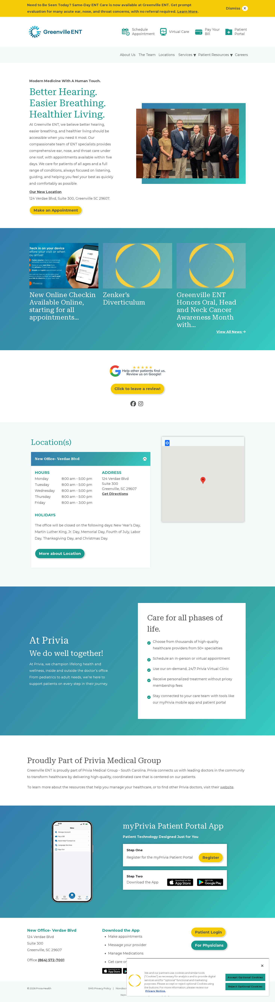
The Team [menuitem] (147, 55)
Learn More (187, 12)
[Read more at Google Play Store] (210, 882)
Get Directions (115, 494)
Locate (167, 443)
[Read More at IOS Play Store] (112, 971)
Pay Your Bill (212, 32)
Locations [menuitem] (167, 55)
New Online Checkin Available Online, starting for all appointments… (62, 306)
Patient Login (208, 932)
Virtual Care (179, 32)
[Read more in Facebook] (134, 405)
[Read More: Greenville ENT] (62, 31)
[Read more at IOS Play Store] (180, 882)
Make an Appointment (55, 210)
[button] (203, 480)
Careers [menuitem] (241, 55)
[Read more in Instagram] (141, 405)
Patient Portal (241, 32)
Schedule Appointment (143, 32)
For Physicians (209, 945)
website (226, 787)
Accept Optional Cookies (245, 977)
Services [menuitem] (185, 55)
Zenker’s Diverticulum (124, 298)
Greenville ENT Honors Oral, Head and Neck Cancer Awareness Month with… (206, 310)
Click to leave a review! (137, 389)
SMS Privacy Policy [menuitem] (99, 988)
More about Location (60, 553)
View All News (229, 332)
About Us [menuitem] (127, 55)
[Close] (262, 966)
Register (210, 857)
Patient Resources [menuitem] (213, 55)
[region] (198, 977)
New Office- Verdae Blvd (57, 459)
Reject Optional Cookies (245, 986)
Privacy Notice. (155, 990)
